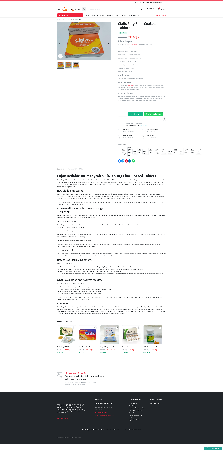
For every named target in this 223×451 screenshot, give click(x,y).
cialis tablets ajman (170, 151)
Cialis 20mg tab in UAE (150, 347)
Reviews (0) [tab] (72, 169)
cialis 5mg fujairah (145, 151)
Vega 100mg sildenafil (107, 347)
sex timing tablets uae (192, 152)
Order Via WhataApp (154, 114)
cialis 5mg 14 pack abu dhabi (129, 151)
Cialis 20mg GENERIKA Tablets (66, 347)
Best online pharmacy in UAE (104, 416)
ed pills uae (181, 151)
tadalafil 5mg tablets (199, 151)
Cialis (63, 19)
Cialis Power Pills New (85, 347)
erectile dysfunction (133, 44)
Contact (123, 15)
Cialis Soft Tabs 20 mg (128, 347)
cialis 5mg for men (140, 152)
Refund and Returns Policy (136, 408)
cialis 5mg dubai (134, 151)
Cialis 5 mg (130, 85)
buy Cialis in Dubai (134, 420)
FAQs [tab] (81, 169)
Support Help (143, 125)
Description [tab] (61, 169)
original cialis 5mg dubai (186, 152)
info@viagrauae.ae (157, 2)
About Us (95, 15)
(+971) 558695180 (147, 2)
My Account (132, 405)
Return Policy (133, 413)
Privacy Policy (133, 403)
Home (87, 15)
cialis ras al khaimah (164, 151)
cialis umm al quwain (176, 152)
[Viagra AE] (71, 8)
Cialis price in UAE (155, 403)
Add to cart (136, 114)
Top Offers (134, 15)
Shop (102, 15)
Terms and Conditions (135, 410)
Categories (109, 15)
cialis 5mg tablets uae (151, 152)
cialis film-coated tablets (157, 152)
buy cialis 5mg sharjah (124, 152)
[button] (60, 56)
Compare (74, 331)
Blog (117, 15)
